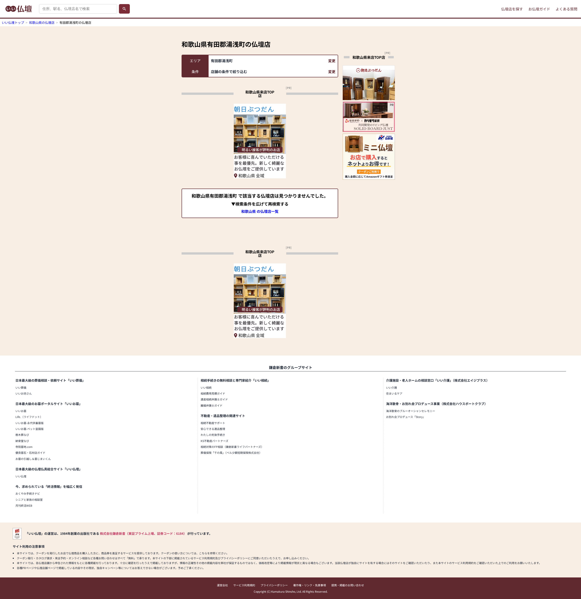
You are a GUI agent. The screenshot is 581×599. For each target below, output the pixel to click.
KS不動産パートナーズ (214, 441)
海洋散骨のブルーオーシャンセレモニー (410, 411)
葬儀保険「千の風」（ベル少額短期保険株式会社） (231, 452)
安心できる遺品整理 (213, 429)
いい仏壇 (20, 476)
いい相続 (206, 387)
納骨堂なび (22, 441)
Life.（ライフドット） (29, 417)
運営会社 (222, 585)
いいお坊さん (23, 393)
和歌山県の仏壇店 (41, 22)
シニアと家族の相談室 (29, 499)
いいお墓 (20, 411)
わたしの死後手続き (213, 435)
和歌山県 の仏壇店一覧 (259, 211)
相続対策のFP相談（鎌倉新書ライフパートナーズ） (232, 447)
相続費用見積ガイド (213, 393)
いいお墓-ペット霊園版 (29, 429)
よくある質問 (566, 9)
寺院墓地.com (23, 447)
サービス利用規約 (244, 585)
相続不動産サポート (213, 423)
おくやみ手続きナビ (27, 493)
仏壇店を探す (512, 9)
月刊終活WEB (23, 505)
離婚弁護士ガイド (211, 405)
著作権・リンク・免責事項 (309, 585)
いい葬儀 (20, 387)
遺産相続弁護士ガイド (214, 399)
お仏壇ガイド (539, 9)
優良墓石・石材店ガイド (30, 452)
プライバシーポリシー (274, 585)
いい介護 (391, 387)
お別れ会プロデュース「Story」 (405, 417)
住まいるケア (394, 393)
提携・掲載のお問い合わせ (347, 585)
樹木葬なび (22, 435)
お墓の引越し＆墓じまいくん (33, 459)
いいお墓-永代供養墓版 (29, 423)
